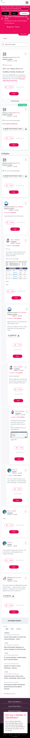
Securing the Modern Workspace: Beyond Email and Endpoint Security (14, 687)
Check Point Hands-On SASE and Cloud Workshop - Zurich (15, 638)
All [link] (7, 629)
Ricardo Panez (13, 80)
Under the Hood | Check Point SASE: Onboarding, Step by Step (14, 677)
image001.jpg (13, 335)
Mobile (5, 38)
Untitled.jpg (8, 595)
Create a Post (23, 34)
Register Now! (13, 27)
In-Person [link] (18, 629)
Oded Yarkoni (6, 80)
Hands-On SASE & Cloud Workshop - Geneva (12, 667)
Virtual (6, 643)
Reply (14, 93)
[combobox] (15, 44)
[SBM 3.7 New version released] (2, 101)
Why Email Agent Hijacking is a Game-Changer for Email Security (15, 648)
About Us (24, 734)
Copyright (10, 734)
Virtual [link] (12, 629)
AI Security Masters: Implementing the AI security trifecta (15, 658)
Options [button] (27, 38)
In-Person (7, 632)
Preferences (24, 13)
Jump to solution (8, 65)
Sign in (7, 721)
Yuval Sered (22, 78)
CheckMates (9, 693)
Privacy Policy (25, 8)
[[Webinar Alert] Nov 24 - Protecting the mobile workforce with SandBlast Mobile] (27, 101)
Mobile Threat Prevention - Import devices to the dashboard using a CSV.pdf (14, 128)
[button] (5, 13)
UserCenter (15, 736)
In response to (10, 212)
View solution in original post (9, 123)
